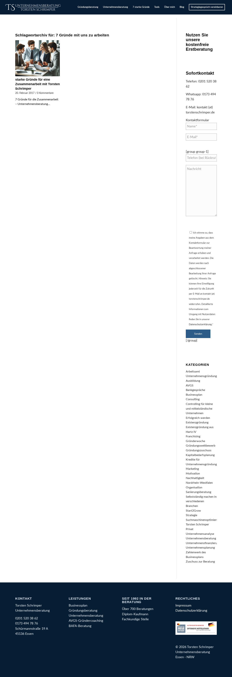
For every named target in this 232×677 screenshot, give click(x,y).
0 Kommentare (45, 93)
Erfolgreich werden (198, 417)
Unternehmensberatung (201, 538)
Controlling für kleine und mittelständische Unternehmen (199, 409)
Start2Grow (193, 510)
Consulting (193, 399)
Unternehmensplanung (200, 547)
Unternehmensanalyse (200, 533)
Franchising (193, 436)
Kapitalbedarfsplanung (200, 455)
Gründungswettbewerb (200, 445)
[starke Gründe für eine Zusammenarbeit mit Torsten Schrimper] (37, 58)
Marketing (192, 468)
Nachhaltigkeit (195, 478)
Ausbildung (193, 380)
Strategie (191, 515)
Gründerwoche (195, 441)
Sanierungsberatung (198, 492)
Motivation (193, 473)
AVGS (189, 385)
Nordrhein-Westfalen (199, 482)
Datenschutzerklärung (200, 324)
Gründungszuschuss (198, 450)
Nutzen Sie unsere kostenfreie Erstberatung (199, 42)
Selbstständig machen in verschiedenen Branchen (201, 501)
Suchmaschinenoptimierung (203, 519)
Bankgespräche (195, 390)
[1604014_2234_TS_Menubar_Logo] (34, 7)
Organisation (194, 487)
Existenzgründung (197, 422)
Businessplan (194, 394)
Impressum (183, 605)
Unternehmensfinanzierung (203, 543)
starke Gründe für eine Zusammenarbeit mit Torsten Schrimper (37, 84)
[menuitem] (88, 7)
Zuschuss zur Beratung (200, 561)
